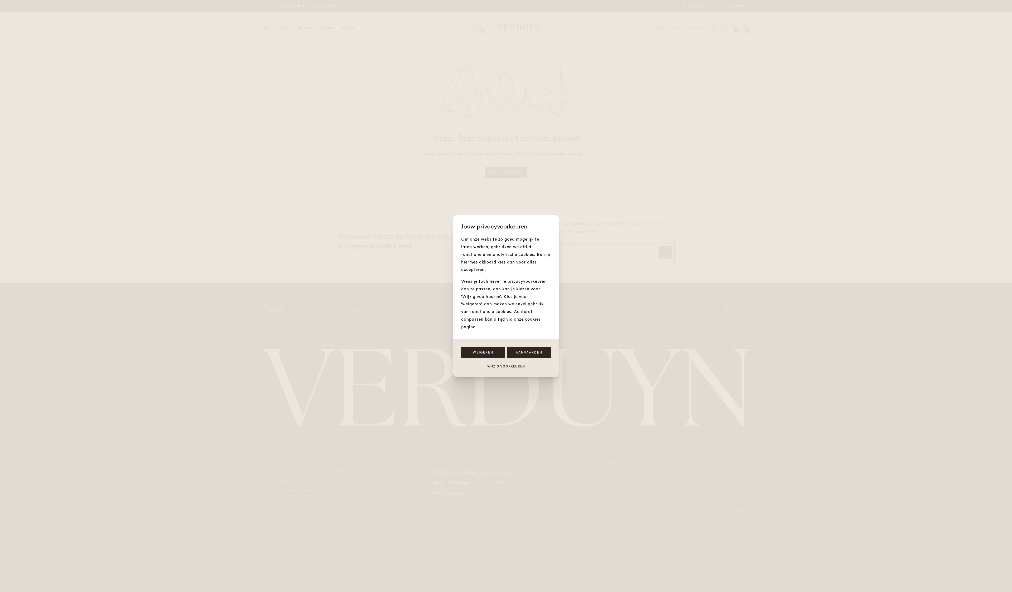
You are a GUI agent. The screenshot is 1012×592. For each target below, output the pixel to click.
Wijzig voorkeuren (506, 366)
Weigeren (483, 352)
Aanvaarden (529, 352)
